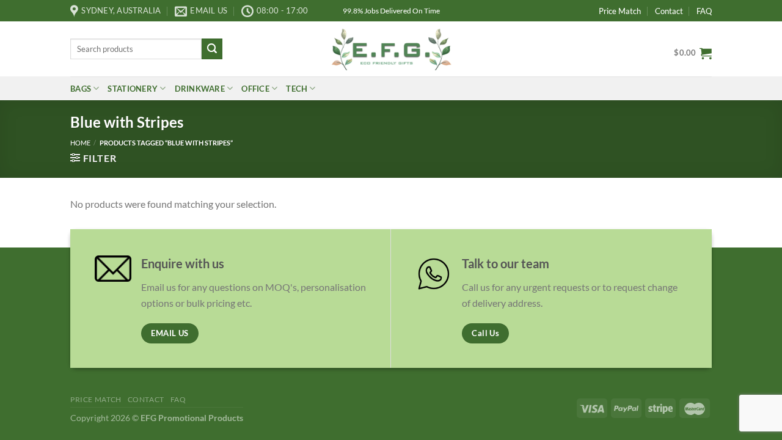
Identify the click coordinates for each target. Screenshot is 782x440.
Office (255, 89)
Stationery (133, 89)
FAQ (704, 11)
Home (80, 143)
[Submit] (212, 48)
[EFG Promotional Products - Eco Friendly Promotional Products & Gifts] (391, 49)
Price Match (620, 11)
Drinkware (200, 89)
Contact (669, 11)
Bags (80, 89)
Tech (296, 89)
